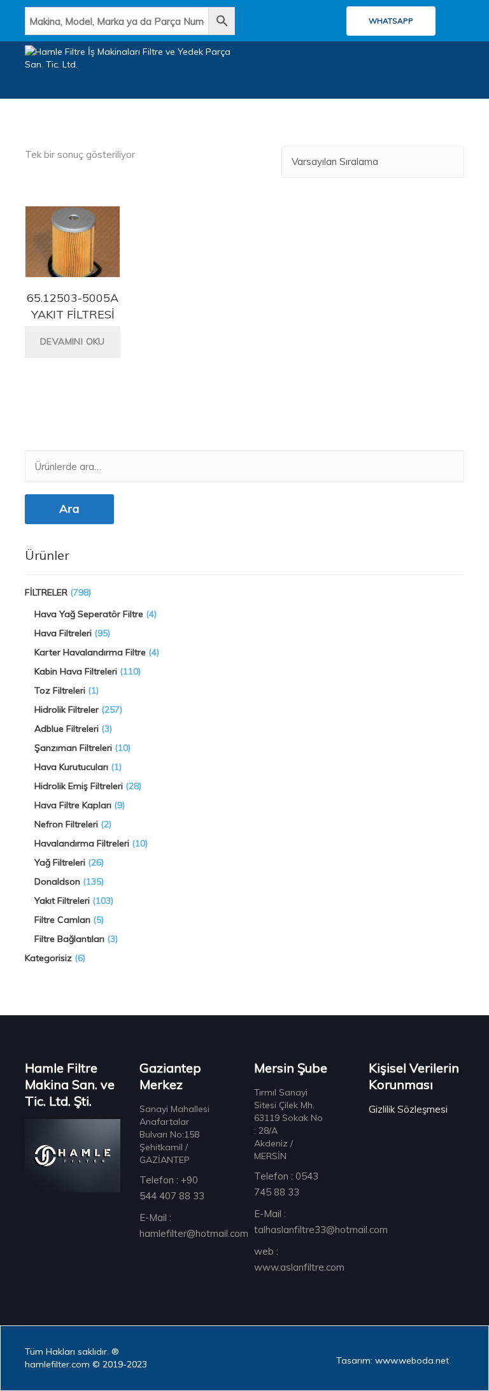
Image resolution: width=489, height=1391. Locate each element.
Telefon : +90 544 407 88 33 (171, 1188)
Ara (69, 508)
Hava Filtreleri (63, 633)
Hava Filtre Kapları (72, 805)
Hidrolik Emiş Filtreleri (78, 786)
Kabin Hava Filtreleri (75, 671)
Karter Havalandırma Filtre (90, 652)
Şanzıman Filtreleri (73, 747)
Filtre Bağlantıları (69, 939)
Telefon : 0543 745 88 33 (286, 1184)
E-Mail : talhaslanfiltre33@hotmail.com (321, 1222)
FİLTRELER (46, 592)
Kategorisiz (48, 958)
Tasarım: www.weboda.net (392, 1360)
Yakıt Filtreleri (62, 900)
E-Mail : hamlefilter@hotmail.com (193, 1225)
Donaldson (57, 881)
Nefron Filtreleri (66, 824)
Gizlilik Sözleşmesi (408, 1109)
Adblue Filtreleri (66, 728)
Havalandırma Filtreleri (81, 843)
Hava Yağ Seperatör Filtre (88, 614)
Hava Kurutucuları (71, 767)
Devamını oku (72, 341)
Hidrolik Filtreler (66, 709)
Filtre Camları (62, 919)
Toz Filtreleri (59, 690)
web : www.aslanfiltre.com (299, 1259)
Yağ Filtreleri (59, 862)
